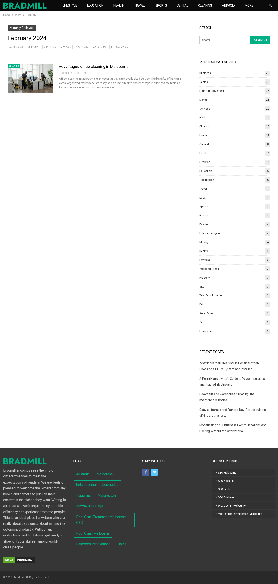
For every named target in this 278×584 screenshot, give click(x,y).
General (204, 144)
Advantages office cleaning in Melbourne (94, 66)
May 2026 (66, 47)
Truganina (83, 495)
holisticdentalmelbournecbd (97, 485)
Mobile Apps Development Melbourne (240, 513)
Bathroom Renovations (93, 544)
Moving (204, 242)
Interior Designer (209, 233)
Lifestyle (70, 5)
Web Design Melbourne (232, 505)
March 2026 (99, 47)
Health (118, 5)
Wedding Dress (209, 268)
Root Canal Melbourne (93, 533)
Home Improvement (211, 90)
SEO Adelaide (226, 480)
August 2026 (16, 47)
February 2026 (119, 47)
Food (202, 153)
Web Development (211, 295)
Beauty (203, 251)
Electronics (206, 331)
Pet (201, 304)
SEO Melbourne (227, 472)
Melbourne (104, 474)
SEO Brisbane (226, 497)
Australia (82, 474)
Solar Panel (206, 313)
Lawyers (204, 260)
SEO (202, 286)
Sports (161, 5)
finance (203, 215)
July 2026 (33, 47)
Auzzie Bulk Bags (89, 506)
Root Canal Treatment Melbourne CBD (101, 520)
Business (205, 73)
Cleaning (205, 5)
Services (204, 108)
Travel (139, 5)
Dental (182, 5)
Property (204, 277)
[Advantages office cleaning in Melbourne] (30, 78)
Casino (203, 82)
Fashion (204, 224)
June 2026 (50, 47)
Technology (206, 179)
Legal (202, 197)
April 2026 (82, 47)
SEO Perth (224, 489)
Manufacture (107, 495)
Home (203, 135)
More (249, 5)
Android (228, 5)
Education (95, 5)
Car (201, 322)
